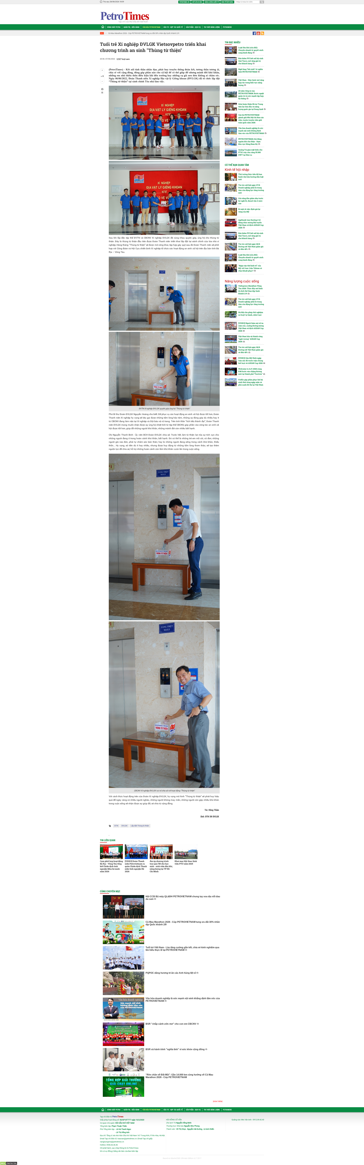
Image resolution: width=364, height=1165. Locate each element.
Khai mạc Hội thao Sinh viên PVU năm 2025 (186, 862)
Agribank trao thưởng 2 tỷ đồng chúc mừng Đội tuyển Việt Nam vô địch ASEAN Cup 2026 (251, 224)
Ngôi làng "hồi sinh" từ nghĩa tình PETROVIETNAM (250, 70)
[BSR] (123, 1034)
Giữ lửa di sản (197, 2)
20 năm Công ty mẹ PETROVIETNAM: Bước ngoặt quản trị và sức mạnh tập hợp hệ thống (251, 95)
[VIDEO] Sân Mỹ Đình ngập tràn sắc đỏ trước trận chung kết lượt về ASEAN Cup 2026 (250, 360)
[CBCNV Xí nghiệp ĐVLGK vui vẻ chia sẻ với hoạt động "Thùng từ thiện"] (164, 705)
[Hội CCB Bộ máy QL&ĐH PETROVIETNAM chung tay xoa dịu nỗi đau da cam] (123, 907)
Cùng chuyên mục (110, 891)
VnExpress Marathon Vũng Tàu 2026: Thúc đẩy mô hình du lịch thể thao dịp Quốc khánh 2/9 (250, 290)
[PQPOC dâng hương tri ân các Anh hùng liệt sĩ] (123, 983)
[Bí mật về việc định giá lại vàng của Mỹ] (231, 212)
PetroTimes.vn (184, 2)
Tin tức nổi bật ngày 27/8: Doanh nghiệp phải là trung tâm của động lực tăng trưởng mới (251, 189)
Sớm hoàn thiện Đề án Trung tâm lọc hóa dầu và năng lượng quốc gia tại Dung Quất (250, 106)
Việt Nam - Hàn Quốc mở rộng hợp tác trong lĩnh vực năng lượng (251, 82)
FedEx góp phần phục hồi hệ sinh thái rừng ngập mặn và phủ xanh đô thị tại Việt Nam (250, 382)
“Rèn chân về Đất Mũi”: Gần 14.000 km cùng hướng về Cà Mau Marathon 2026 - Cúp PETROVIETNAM (179, 1075)
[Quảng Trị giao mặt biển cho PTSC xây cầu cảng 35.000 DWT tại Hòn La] (231, 152)
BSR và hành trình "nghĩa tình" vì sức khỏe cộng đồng (175, 1049)
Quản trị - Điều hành (131, 27)
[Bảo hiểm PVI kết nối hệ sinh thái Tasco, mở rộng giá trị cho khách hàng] (231, 61)
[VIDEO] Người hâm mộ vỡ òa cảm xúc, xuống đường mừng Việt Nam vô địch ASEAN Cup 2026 (251, 327)
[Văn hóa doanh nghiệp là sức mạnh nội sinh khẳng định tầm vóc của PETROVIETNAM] (123, 1009)
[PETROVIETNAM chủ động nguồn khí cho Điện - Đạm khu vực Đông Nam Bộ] (231, 141)
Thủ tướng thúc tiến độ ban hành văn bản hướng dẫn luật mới (250, 177)
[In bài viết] (102, 93)
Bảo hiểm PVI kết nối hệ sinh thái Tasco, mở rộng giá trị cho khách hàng (250, 61)
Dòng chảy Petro (113, 27)
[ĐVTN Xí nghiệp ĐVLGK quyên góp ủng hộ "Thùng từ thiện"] (164, 369)
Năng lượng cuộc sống (242, 281)
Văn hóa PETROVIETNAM (151, 27)
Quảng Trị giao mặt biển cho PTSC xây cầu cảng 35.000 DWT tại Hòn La (250, 152)
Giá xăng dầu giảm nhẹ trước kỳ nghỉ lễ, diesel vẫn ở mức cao (250, 201)
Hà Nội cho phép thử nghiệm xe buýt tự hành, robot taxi (250, 313)
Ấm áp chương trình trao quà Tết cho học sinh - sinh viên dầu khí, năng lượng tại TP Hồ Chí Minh (161, 866)
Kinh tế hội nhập (237, 170)
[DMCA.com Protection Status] (8, 1163)
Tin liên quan (107, 840)
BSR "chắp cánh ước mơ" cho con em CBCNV (171, 1024)
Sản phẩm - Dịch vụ (193, 27)
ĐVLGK (124, 826)
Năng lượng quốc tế (212, 2)
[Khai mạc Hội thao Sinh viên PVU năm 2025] (186, 851)
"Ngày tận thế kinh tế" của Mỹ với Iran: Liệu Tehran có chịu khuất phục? (250, 268)
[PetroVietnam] (124, 17)
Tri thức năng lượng (212, 27)
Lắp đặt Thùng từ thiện (140, 826)
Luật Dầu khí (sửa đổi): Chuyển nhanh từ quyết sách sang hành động (250, 50)
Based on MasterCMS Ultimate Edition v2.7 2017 (182, 1158)
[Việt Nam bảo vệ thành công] (231, 339)
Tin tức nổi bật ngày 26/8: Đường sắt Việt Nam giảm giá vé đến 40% (250, 246)
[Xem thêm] (217, 1101)
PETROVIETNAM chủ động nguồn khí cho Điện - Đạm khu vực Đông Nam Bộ (249, 141)
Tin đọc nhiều (232, 42)
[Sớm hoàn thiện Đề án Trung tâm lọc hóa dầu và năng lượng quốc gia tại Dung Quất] (231, 107)
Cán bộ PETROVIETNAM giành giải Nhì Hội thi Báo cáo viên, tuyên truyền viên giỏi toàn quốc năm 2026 (251, 119)
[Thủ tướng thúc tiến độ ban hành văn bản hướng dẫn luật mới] (231, 177)
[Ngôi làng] (231, 72)
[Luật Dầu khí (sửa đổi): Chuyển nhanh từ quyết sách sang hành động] (231, 50)
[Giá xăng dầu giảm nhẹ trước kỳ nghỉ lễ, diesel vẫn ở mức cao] (231, 201)
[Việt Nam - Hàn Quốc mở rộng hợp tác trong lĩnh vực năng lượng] (231, 83)
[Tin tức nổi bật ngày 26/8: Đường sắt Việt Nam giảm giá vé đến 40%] (231, 247)
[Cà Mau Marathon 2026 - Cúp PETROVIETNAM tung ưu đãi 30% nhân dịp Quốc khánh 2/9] (123, 932)
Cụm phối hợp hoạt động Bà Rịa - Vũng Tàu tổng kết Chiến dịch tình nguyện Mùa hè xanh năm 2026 (111, 866)
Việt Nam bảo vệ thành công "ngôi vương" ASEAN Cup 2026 (250, 339)
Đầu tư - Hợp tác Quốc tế (173, 27)
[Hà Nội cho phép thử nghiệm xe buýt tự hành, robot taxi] (231, 315)
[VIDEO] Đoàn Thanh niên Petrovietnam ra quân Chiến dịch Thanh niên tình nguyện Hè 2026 (136, 866)
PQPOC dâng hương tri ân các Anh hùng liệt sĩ (171, 973)
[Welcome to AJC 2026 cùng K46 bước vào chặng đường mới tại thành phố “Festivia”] (231, 371)
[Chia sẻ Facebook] (102, 89)
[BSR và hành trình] (123, 1059)
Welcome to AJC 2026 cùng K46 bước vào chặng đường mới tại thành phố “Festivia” (250, 371)
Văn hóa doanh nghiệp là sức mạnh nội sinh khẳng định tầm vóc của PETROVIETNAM (251, 131)
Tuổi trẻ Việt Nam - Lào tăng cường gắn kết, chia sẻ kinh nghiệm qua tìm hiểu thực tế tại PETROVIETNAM (150, 33)
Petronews (227, 27)
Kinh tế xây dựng (227, 2)
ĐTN (116, 826)
